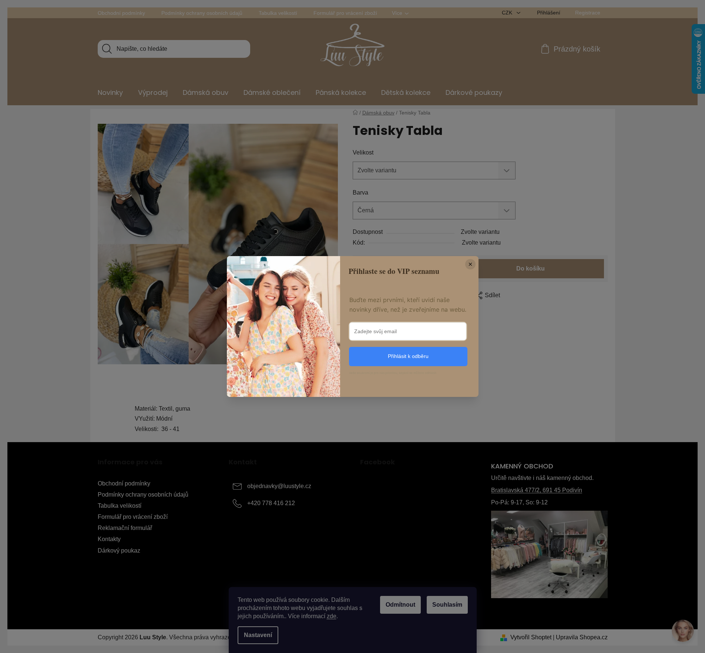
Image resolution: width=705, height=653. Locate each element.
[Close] (470, 264)
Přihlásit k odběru (408, 356)
